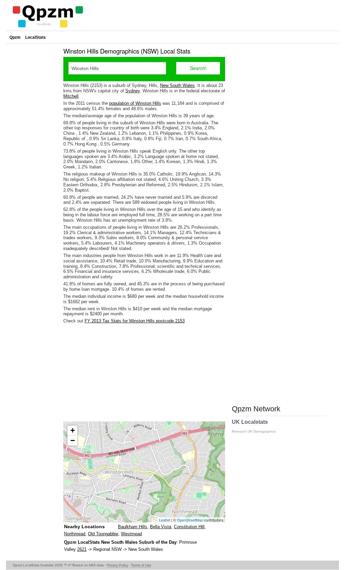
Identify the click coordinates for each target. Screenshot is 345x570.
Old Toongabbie (103, 533)
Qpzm (15, 37)
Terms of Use (141, 565)
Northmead (74, 533)
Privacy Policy (117, 565)
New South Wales (177, 85)
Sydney (132, 90)
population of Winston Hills (135, 103)
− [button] (72, 440)
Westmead (131, 533)
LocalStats (35, 37)
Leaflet (164, 519)
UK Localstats (254, 426)
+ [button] (72, 430)
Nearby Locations (84, 526)
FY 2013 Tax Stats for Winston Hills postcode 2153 (135, 320)
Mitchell (71, 96)
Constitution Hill (189, 526)
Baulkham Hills (132, 526)
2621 (82, 549)
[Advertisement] (144, 372)
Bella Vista (160, 526)
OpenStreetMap (190, 519)
